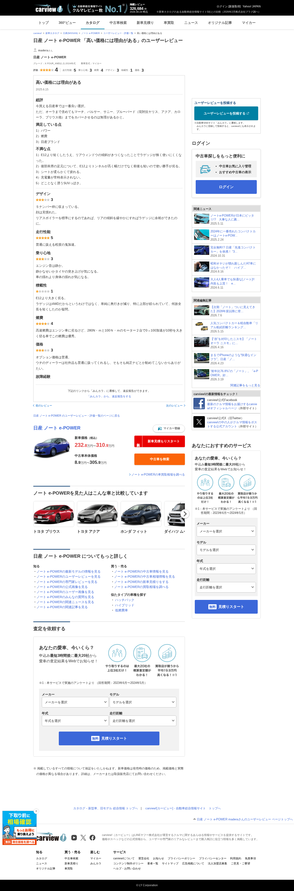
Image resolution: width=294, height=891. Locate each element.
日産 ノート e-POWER (56, 427)
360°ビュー (67, 23)
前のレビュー (44, 405)
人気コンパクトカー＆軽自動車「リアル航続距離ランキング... (234, 327)
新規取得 (234, 6)
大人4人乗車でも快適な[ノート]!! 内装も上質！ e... (233, 283)
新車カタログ (52, 33)
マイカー (249, 23)
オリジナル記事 (220, 23)
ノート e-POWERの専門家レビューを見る (67, 582)
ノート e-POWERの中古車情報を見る (141, 571)
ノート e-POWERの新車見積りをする (141, 582)
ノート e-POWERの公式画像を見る (62, 587)
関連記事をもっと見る (245, 385)
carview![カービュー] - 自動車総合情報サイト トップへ (183, 808)
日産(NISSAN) (70, 33)
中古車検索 (118, 23)
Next (185, 513)
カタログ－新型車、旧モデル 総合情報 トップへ (105, 808)
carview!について (124, 858)
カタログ (92, 23)
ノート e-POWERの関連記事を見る (62, 607)
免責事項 (250, 858)
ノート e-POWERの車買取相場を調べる (158, 474)
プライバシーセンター (212, 858)
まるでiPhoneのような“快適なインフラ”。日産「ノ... (233, 359)
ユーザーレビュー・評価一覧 (118, 33)
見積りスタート (114, 738)
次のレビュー (174, 405)
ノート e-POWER (90, 33)
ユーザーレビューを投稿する (225, 113)
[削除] (36, 811)
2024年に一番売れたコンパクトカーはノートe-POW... (233, 235)
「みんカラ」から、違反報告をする (109, 396)
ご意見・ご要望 (240, 863)
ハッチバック (124, 600)
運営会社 (143, 858)
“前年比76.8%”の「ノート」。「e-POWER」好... (234, 375)
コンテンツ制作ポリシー (128, 863)
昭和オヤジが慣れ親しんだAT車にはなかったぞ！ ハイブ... (233, 267)
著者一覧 (152, 863)
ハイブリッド (124, 605)
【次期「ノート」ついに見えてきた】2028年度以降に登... (232, 311)
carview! (37, 33)
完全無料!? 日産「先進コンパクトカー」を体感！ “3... (233, 251)
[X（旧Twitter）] (83, 837)
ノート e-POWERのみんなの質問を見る (65, 597)
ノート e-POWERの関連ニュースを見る (65, 602)
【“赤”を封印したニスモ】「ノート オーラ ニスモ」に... (233, 343)
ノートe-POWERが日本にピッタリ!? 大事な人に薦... (232, 220)
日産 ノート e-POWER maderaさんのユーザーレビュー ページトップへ (245, 819)
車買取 (169, 23)
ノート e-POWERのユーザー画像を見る (65, 592)
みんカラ (95, 863)
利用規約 (235, 858)
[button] (169, 428)
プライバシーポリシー (181, 858)
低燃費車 (121, 610)
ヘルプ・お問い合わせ (127, 868)
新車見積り (145, 23)
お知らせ (158, 858)
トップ (43, 23)
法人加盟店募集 (217, 863)
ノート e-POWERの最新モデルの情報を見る (69, 571)
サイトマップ (170, 863)
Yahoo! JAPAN (252, 6)
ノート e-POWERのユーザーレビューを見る (69, 576)
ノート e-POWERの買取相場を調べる (141, 587)
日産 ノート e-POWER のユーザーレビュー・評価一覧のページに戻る (76, 415)
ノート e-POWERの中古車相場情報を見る (144, 576)
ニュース (191, 23)
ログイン (222, 6)
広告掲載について (193, 863)
